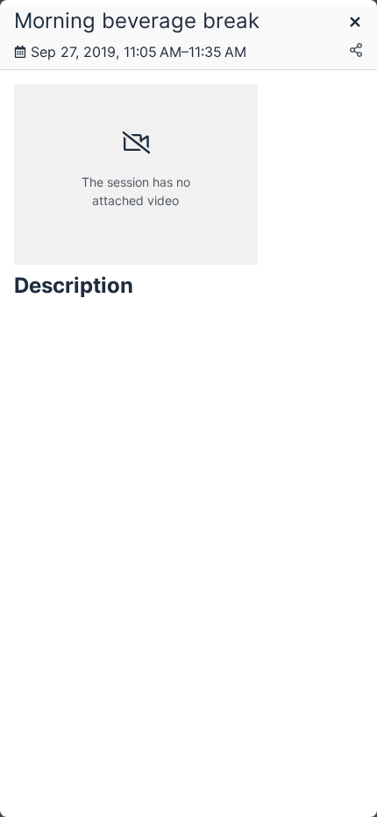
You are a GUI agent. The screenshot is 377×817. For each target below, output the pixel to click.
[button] (355, 23)
